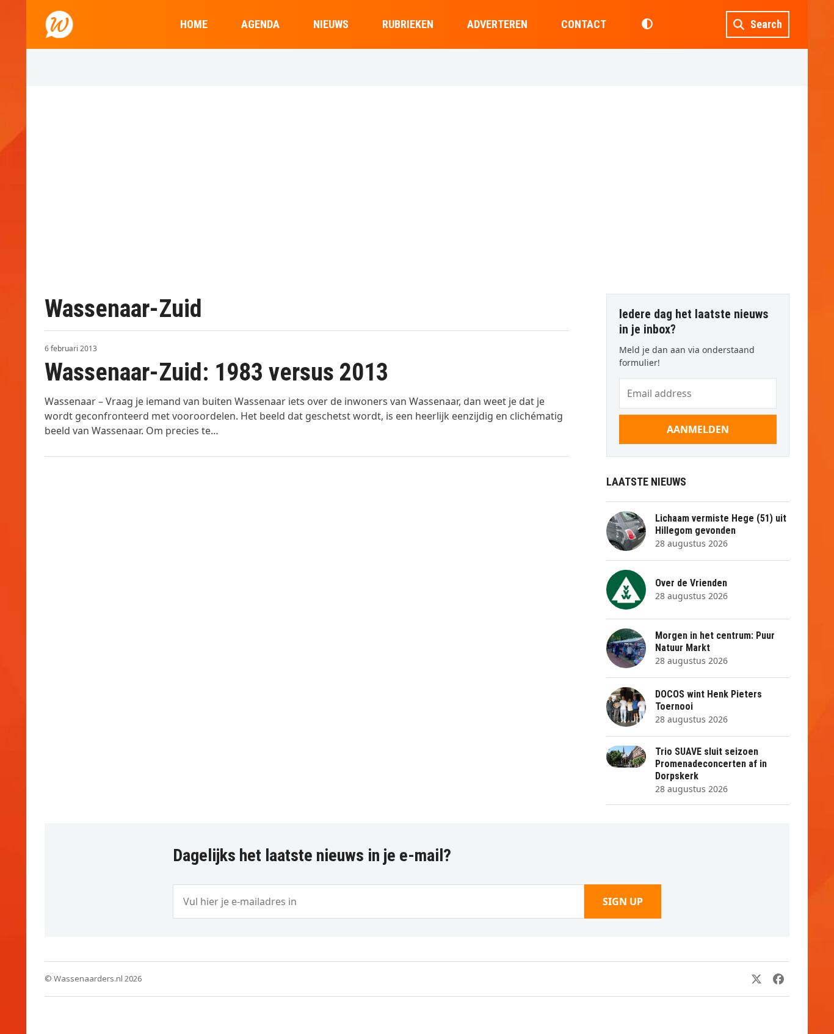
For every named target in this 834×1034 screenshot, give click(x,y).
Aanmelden (698, 429)
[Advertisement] (417, 189)
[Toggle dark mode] (647, 24)
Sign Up (623, 901)
